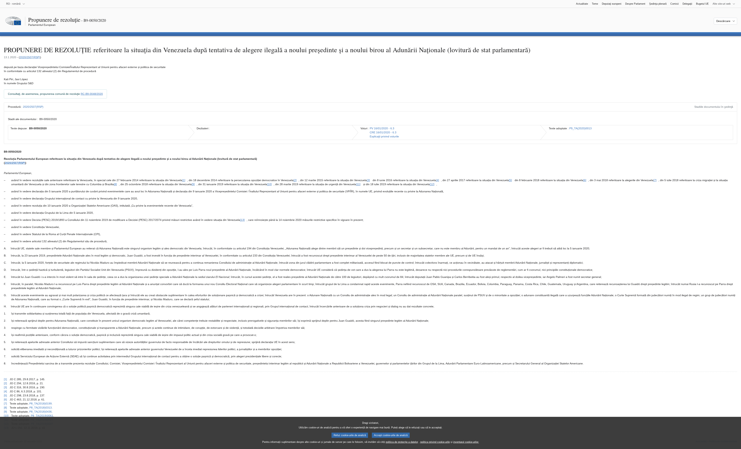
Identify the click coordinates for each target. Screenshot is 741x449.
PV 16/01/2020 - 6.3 (382, 128)
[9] (193, 184)
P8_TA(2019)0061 (42, 415)
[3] (368, 180)
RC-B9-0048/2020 (92, 93)
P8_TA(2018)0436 (40, 411)
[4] (437, 180)
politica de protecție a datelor (402, 442)
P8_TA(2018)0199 (40, 403)
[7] (654, 180)
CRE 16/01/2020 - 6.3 (383, 132)
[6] (584, 180)
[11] (358, 184)
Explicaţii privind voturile (384, 136)
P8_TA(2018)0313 (40, 407)
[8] (115, 184)
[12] (432, 184)
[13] (242, 219)
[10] (269, 184)
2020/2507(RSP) (30, 57)
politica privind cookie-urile (435, 442)
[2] (295, 180)
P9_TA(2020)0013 (580, 128)
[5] (510, 180)
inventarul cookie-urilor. (466, 442)
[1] (183, 180)
